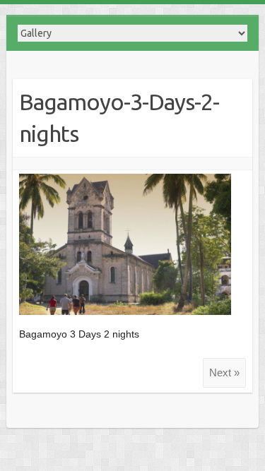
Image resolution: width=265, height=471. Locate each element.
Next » (224, 372)
